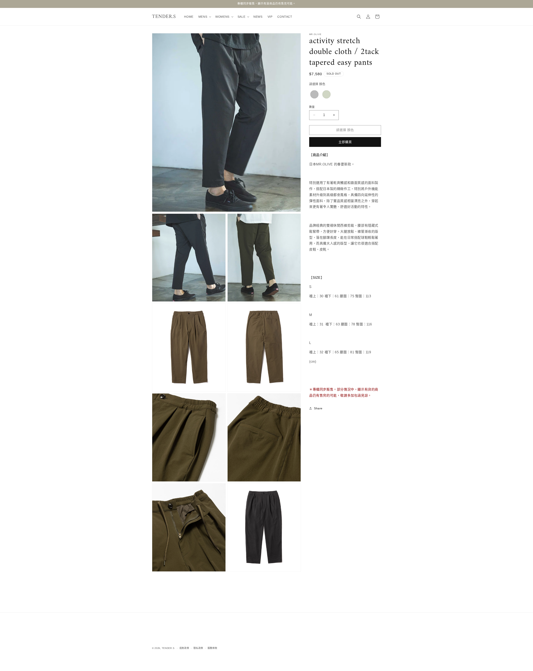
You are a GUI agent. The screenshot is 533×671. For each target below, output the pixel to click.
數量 (312, 106)
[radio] (314, 94)
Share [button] (318, 408)
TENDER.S (168, 648)
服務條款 (212, 648)
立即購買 (345, 142)
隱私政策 (198, 648)
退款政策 (184, 648)
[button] (204, 16)
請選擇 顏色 (317, 84)
